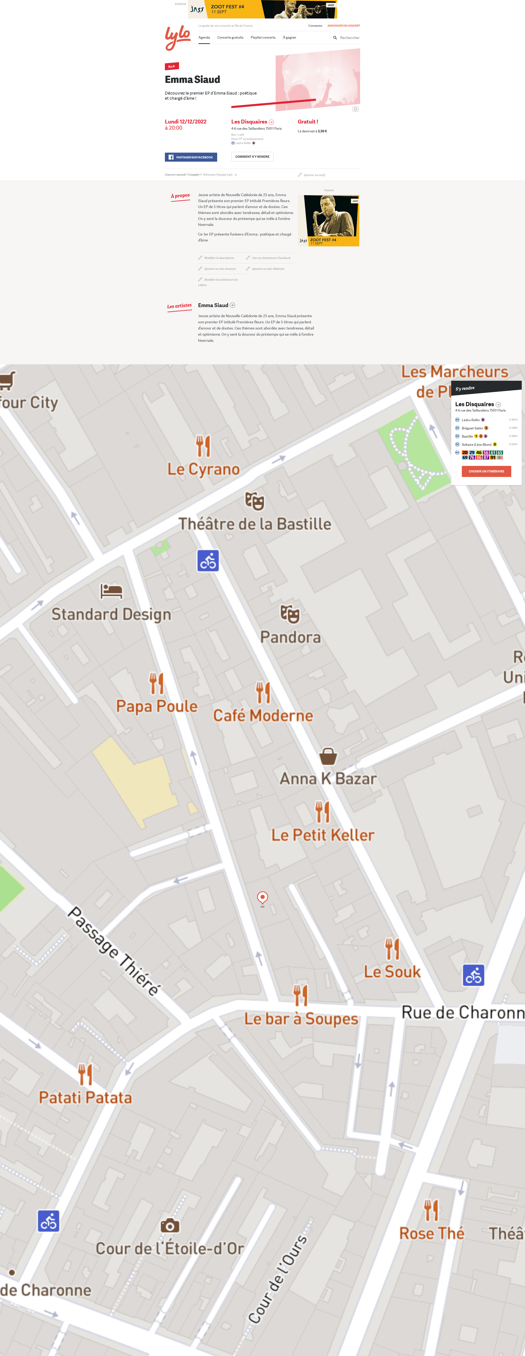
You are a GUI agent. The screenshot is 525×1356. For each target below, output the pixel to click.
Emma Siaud (213, 305)
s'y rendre (252, 157)
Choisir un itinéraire (486, 471)
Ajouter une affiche (337, 109)
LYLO (178, 38)
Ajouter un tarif (314, 175)
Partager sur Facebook (194, 157)
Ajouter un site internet (220, 269)
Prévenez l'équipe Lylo (199, 175)
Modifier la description (219, 258)
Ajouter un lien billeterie (268, 269)
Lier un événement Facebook (271, 258)
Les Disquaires (249, 121)
